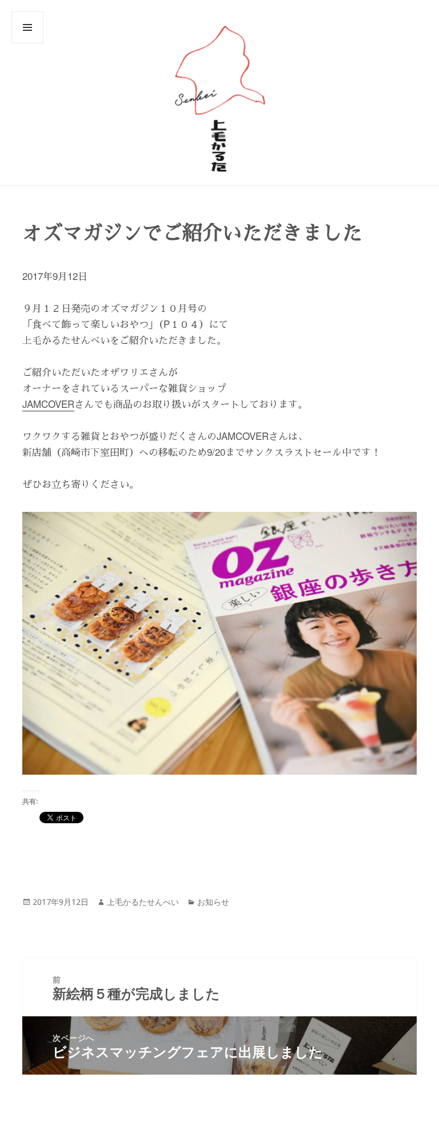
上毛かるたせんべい (143, 901)
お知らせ (213, 901)
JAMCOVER (48, 403)
